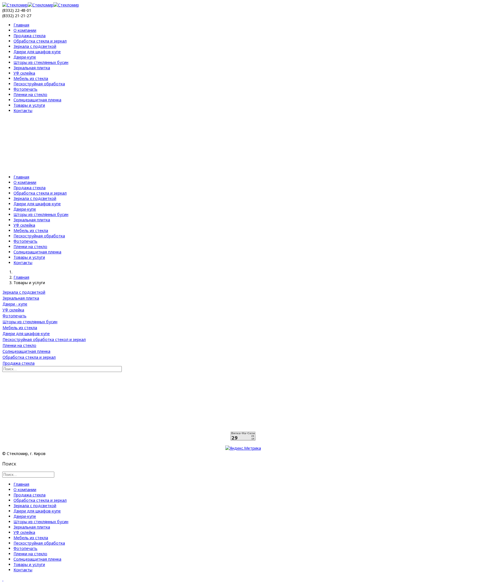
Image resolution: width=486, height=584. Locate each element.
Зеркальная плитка (32, 67)
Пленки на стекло (30, 94)
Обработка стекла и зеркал (40, 41)
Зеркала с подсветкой (35, 46)
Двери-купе (25, 57)
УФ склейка (24, 73)
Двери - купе (15, 304)
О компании (25, 30)
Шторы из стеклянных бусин (41, 62)
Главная (21, 25)
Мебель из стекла (31, 78)
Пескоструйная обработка (39, 83)
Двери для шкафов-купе (37, 51)
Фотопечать (25, 89)
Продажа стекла (30, 35)
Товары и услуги (29, 105)
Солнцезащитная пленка (37, 99)
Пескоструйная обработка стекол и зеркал (44, 339)
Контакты (23, 110)
